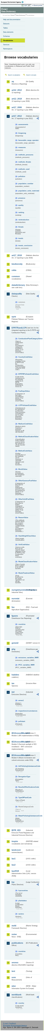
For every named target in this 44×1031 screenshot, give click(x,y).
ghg (13, 649)
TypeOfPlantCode (22, 797)
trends (20, 238)
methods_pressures (22, 155)
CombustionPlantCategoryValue (22, 339)
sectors (21, 914)
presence (21, 198)
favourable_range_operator (22, 140)
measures (22, 147)
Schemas (6, 36)
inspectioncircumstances (22, 711)
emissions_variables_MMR (22, 657)
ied (13, 692)
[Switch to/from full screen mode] (29, 5)
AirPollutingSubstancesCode (22, 766)
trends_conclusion (22, 245)
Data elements (8, 32)
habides (15, 675)
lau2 (14, 865)
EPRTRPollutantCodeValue (22, 374)
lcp (13, 882)
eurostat (15, 599)
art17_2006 (17, 107)
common (16, 276)
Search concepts (31, 75)
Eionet (12, 15)
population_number (22, 183)
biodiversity (17, 264)
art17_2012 (17, 116)
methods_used (22, 169)
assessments (22, 124)
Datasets (6, 24)
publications (17, 943)
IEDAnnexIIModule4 (18, 755)
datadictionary (18, 285)
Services (6, 45)
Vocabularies (8, 40)
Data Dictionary (20, 15)
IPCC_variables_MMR (22, 665)
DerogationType (22, 777)
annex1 (21, 700)
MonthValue (22, 469)
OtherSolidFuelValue (22, 499)
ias (13, 683)
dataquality (17, 294)
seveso (15, 963)
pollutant (21, 721)
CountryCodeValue (22, 357)
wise (14, 986)
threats (20, 227)
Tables (5, 28)
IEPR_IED (16, 830)
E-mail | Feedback (9, 1023)
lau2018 (15, 871)
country (21, 1003)
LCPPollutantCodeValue (22, 405)
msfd (14, 926)
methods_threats (22, 162)
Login (25, 5)
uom (14, 977)
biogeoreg (22, 133)
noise (14, 934)
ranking (21, 212)
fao (13, 607)
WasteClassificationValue (22, 561)
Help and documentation (11, 19)
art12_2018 (17, 99)
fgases (15, 616)
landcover (16, 850)
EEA (13, 2)
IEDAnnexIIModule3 (18, 742)
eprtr (14, 317)
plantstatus (22, 901)
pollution (21, 176)
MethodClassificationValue (22, 436)
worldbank (16, 995)
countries (21, 624)
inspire (15, 841)
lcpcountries (22, 890)
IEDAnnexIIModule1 (18, 733)
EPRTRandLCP (18, 328)
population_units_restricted (22, 191)
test (13, 971)
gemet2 (15, 643)
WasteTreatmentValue (22, 573)
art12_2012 (17, 90)
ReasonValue (22, 517)
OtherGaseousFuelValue (22, 481)
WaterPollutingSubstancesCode (22, 816)
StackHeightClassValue (22, 536)
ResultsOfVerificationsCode (22, 787)
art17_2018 (17, 255)
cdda (14, 270)
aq (13, 81)
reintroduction (22, 220)
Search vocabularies (14, 75)
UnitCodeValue (22, 544)
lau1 (14, 859)
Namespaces (7, 49)
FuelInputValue (22, 391)
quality (20, 205)
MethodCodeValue (22, 451)
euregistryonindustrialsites (18, 590)
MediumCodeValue (22, 424)
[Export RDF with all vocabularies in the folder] (38, 118)
